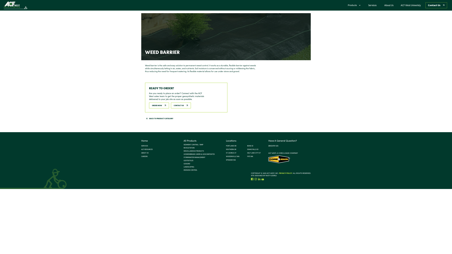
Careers (144, 156)
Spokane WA (231, 160)
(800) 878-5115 (273, 146)
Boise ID (250, 146)
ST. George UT (231, 153)
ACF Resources (147, 149)
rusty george (271, 175)
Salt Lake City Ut (254, 153)
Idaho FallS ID (252, 149)
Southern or (231, 149)
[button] (354, 5)
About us (145, 153)
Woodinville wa (232, 156)
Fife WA (250, 156)
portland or (231, 146)
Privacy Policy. (286, 173)
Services (144, 146)
